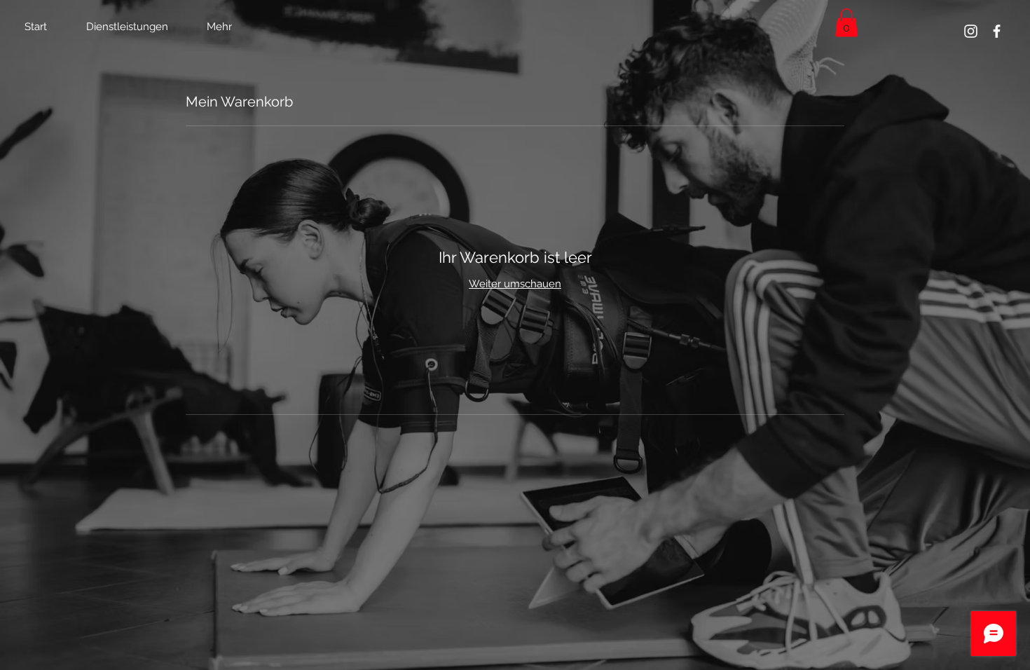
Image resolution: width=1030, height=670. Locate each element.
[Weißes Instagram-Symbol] (971, 31)
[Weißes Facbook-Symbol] (996, 31)
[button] (846, 22)
